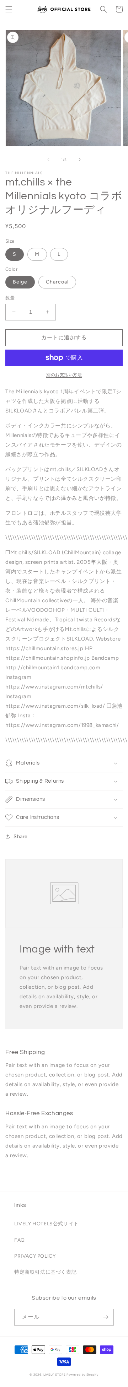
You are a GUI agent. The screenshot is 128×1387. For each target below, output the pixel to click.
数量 (10, 298)
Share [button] (21, 836)
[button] (9, 9)
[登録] (105, 1317)
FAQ (19, 1240)
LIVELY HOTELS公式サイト (46, 1224)
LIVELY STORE (54, 1374)
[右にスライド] (79, 159)
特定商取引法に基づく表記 (45, 1272)
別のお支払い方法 (64, 374)
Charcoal (57, 282)
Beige (20, 282)
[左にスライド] (48, 159)
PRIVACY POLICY (34, 1256)
